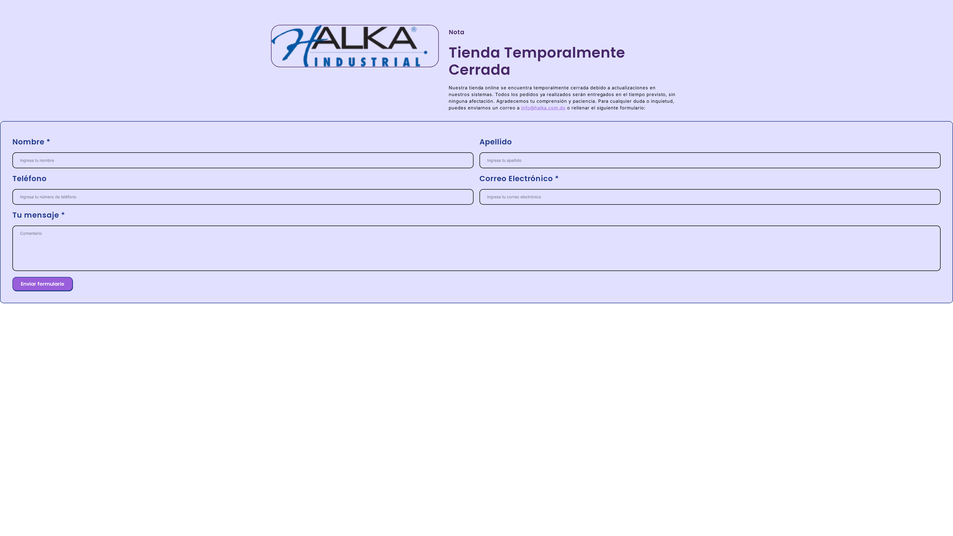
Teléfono (29, 178)
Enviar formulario (42, 283)
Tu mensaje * (38, 215)
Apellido (495, 141)
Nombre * (31, 141)
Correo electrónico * (519, 178)
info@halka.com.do (543, 107)
